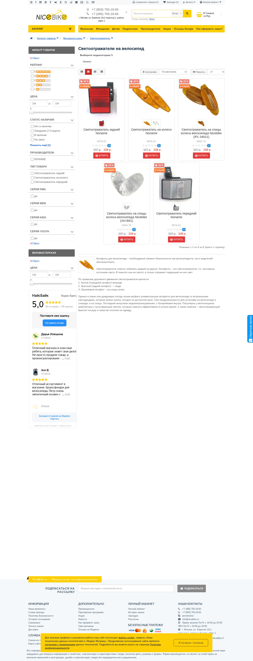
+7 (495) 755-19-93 (105, 14)
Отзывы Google (183, 28)
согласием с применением (60, 644)
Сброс (35, 58)
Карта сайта (34, 643)
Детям (116, 28)
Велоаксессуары (73, 38)
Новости (82, 619)
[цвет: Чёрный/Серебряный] (176, 207)
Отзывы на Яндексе (88, 629)
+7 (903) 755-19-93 (105, 9)
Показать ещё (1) (40, 145)
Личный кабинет (136, 609)
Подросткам (130, 28)
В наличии (40, 135)
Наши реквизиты (36, 609)
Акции (167, 28)
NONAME (40, 159)
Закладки (133, 615)
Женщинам (102, 28)
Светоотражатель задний (49, 173)
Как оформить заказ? (209, 28)
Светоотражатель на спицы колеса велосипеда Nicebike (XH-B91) (126, 217)
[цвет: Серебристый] (155, 123)
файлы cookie (126, 637)
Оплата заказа (36, 626)
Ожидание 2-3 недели (47, 130)
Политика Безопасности (40, 615)
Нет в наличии (42, 126)
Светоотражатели (100, 38)
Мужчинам (86, 28)
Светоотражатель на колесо (51, 177)
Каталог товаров (46, 38)
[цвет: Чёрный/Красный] (101, 123)
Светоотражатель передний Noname (176, 215)
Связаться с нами (37, 640)
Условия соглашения (39, 619)
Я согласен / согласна (190, 642)
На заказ (39, 139)
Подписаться (193, 588)
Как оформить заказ (88, 622)
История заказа (136, 612)
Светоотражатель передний (50, 181)
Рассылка (133, 619)
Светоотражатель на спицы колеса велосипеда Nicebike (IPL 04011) (201, 133)
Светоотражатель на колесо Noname (151, 131)
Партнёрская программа (90, 612)
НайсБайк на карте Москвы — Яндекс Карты (52, 425)
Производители (150, 28)
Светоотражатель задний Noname (101, 131)
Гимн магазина (85, 626)
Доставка (33, 629)
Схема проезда (36, 612)
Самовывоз (34, 622)
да (35, 196)
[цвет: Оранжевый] (147, 123)
